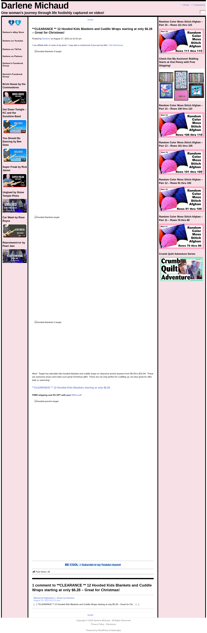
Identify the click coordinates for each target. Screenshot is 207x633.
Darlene (46, 38)
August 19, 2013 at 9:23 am (47, 600)
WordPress (103, 630)
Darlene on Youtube (13, 41)
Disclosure (111, 624)
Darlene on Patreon (12, 56)
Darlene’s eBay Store (13, 32)
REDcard (76, 395)
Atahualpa (116, 630)
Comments (199, 5)
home (90, 19)
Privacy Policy (97, 624)
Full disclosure (116, 45)
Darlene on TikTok (12, 49)
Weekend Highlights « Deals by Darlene (54, 598)
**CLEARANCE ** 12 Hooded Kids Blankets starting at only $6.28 (71, 387)
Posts (186, 5)
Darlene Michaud (35, 5)
